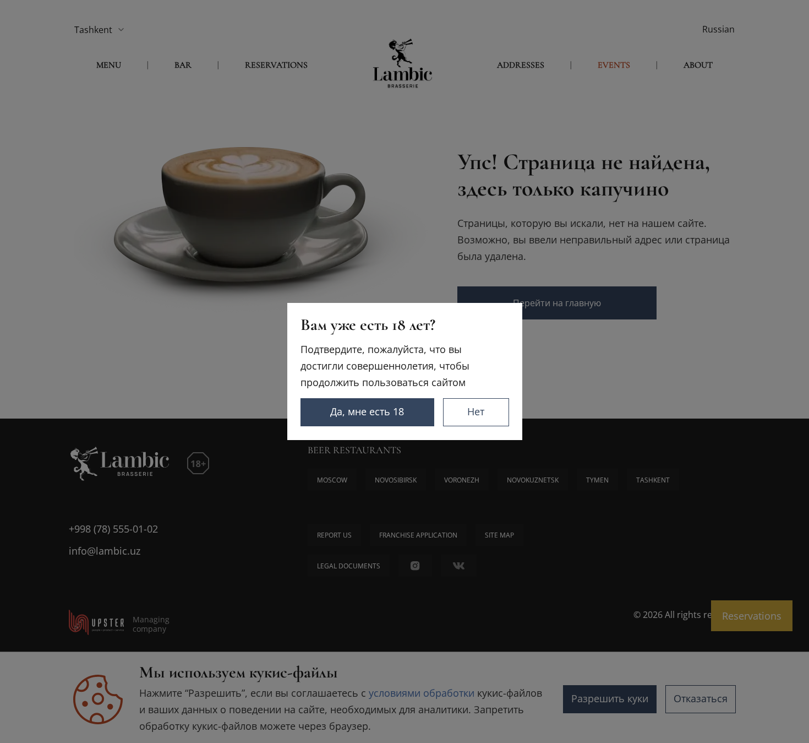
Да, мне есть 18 (367, 411)
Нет (475, 411)
